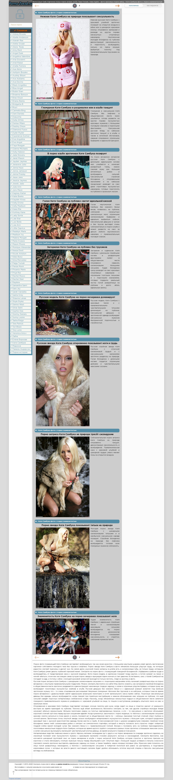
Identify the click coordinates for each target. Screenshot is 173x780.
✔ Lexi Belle (15, 222)
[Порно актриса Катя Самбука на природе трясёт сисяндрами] (63, 477)
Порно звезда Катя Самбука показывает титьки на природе (77, 525)
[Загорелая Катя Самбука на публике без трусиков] (63, 269)
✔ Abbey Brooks (18, 34)
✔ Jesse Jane (16, 177)
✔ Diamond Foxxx (18, 130)
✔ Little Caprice (17, 228)
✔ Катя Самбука (18, 343)
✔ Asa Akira (16, 69)
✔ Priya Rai (15, 273)
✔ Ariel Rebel (16, 63)
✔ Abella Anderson (19, 37)
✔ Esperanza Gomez (20, 136)
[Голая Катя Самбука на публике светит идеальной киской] (63, 221)
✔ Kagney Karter (18, 193)
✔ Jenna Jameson (18, 171)
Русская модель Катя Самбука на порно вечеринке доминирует (77, 297)
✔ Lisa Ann (15, 225)
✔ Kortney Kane (17, 212)
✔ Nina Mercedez (18, 260)
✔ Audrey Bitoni (18, 76)
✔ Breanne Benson (19, 95)
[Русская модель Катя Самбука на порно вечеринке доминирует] (63, 317)
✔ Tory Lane (16, 330)
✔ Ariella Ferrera (18, 66)
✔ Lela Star (15, 219)
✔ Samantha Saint (18, 286)
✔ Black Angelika (18, 85)
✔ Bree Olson (16, 98)
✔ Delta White (17, 120)
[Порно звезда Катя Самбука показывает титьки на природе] (63, 568)
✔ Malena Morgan (18, 238)
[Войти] (20, 14)
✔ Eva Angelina (17, 139)
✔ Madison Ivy (17, 235)
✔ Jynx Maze (16, 190)
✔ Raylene (15, 282)
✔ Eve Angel (16, 142)
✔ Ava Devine (16, 82)
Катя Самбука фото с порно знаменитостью (57, 12)
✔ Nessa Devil (16, 251)
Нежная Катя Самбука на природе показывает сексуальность (77, 17)
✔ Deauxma (15, 117)
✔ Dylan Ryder (17, 133)
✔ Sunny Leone (17, 317)
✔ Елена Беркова (18, 340)
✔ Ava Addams (17, 79)
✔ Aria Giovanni (17, 60)
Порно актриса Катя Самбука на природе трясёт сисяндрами (77, 434)
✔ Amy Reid (16, 50)
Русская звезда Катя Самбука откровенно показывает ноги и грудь (77, 343)
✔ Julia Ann (15, 187)
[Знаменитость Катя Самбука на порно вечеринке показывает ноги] (63, 636)
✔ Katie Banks (17, 196)
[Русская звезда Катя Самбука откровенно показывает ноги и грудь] (63, 386)
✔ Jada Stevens (17, 155)
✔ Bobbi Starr (16, 91)
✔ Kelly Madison (18, 206)
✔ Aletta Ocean (17, 44)
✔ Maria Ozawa (17, 241)
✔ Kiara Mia (15, 209)
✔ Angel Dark (16, 53)
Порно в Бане (15, 778)
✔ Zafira (14, 336)
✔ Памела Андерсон (20, 349)
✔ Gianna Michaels (19, 149)
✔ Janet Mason (17, 158)
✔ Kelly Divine (16, 203)
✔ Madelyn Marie (18, 231)
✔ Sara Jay (15, 289)
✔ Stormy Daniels (18, 314)
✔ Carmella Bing (18, 111)
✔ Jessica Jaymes (18, 181)
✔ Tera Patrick (16, 324)
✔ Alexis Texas (17, 47)
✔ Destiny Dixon (18, 126)
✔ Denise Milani (17, 123)
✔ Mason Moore (17, 244)
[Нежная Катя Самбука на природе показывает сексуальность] (63, 59)
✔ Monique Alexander (20, 247)
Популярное (134, 5)
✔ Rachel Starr (17, 279)
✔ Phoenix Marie (18, 270)
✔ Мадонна (15, 346)
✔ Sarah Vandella (18, 292)
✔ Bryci (13, 107)
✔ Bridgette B (16, 104)
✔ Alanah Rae (16, 41)
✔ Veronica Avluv (18, 333)
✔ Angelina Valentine (20, 56)
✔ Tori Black (16, 327)
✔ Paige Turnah (17, 263)
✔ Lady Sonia (16, 216)
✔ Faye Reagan (17, 146)
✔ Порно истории (19, 352)
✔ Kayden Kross (17, 200)
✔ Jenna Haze (16, 168)
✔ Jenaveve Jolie (18, 165)
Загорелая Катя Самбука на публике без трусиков (77, 247)
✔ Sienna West (17, 305)
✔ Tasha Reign (17, 320)
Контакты (84, 761)
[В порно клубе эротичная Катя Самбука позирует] (63, 174)
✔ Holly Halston (17, 152)
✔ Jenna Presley (17, 174)
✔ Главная (20, 31)
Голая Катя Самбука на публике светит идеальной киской (77, 201)
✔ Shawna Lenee (18, 298)
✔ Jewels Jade (17, 184)
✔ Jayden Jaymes (18, 161)
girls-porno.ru (67, 767)
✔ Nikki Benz (16, 257)
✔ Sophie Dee (16, 311)
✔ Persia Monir (17, 266)
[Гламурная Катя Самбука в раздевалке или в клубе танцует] (63, 127)
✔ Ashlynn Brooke (18, 72)
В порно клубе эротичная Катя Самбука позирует (77, 154)
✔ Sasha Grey (16, 295)
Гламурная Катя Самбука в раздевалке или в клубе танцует (77, 108)
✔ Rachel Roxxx (17, 276)
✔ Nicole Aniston (18, 254)
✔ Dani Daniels (17, 114)
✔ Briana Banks (17, 101)
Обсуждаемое (152, 5)
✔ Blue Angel (16, 88)
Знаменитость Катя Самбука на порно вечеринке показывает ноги (77, 616)
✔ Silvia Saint (16, 308)
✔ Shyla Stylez (17, 301)
